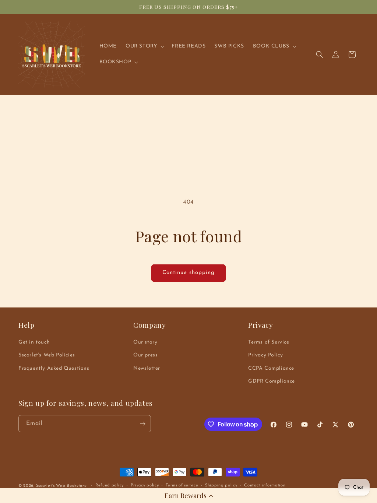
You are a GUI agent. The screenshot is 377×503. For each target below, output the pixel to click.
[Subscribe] (142, 423)
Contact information (264, 485)
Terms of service (182, 485)
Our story (145, 342)
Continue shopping (188, 272)
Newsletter (146, 368)
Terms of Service (268, 342)
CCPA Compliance (271, 368)
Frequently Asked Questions (53, 368)
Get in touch (34, 342)
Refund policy (109, 485)
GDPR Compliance (271, 381)
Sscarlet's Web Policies (46, 355)
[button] (188, 495)
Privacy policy (145, 485)
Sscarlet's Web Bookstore (61, 486)
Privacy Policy (265, 355)
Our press (145, 355)
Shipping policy (221, 485)
